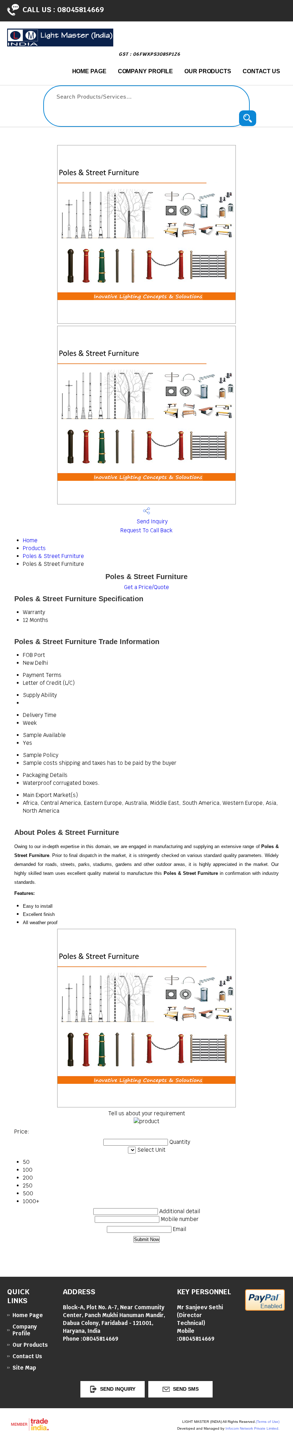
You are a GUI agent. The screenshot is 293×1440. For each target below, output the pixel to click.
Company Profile (145, 71)
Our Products (207, 71)
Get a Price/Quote (146, 587)
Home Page (89, 71)
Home (30, 540)
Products (34, 548)
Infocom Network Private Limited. (252, 1428)
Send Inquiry (151, 521)
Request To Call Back (146, 530)
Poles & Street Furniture (53, 556)
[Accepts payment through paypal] (265, 1308)
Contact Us (261, 71)
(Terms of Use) (267, 1422)
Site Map (24, 1367)
